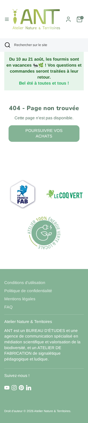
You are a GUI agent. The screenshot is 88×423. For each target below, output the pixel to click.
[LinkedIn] (28, 387)
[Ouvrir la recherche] (7, 44)
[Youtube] (6, 387)
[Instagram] (14, 387)
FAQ (8, 307)
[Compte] (68, 17)
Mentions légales (19, 299)
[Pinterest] (21, 387)
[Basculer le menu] (5, 19)
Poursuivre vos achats (44, 133)
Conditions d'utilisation (24, 282)
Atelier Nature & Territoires (52, 411)
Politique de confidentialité (28, 290)
